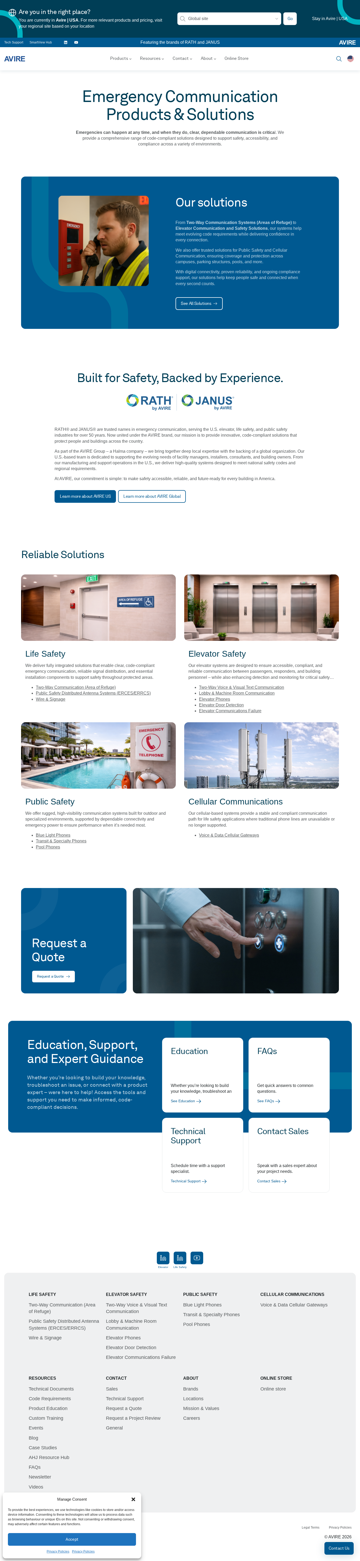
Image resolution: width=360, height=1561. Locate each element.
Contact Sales (268, 1181)
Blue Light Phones (53, 835)
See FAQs (265, 1101)
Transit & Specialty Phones (61, 841)
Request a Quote (50, 976)
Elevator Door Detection (221, 705)
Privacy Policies (58, 1551)
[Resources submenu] (163, 58)
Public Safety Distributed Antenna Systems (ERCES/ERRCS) (93, 693)
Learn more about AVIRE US (85, 496)
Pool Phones (48, 847)
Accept (72, 1539)
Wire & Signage (50, 699)
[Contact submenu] (191, 58)
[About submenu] (215, 58)
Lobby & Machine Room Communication (237, 693)
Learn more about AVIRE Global (152, 496)
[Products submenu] (130, 58)
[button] (133, 1499)
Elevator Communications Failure (230, 711)
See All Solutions (196, 303)
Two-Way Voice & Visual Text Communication (241, 687)
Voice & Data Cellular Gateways (229, 835)
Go (290, 18)
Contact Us (339, 1548)
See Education (183, 1101)
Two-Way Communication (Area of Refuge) (76, 687)
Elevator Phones (214, 699)
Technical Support (186, 1181)
